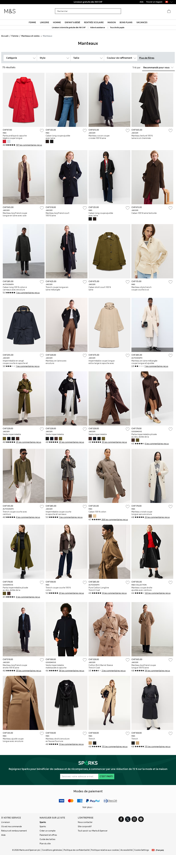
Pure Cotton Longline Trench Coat (99, 588)
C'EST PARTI (106, 776)
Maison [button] (112, 22)
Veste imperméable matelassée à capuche (56, 666)
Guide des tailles (47, 839)
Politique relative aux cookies (105, 850)
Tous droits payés (117, 27)
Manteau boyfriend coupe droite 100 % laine (15, 666)
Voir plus (87, 807)
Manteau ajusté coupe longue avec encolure (13, 740)
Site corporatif (85, 826)
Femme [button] (32, 22)
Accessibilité (126, 850)
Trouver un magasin (154, 2)
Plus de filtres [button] (146, 57)
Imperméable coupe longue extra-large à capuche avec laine (102, 363)
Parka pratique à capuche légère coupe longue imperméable (15, 138)
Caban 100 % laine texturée (144, 213)
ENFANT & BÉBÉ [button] (72, 22)
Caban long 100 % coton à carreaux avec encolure (15, 288)
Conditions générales (52, 850)
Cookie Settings (141, 850)
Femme (14, 36)
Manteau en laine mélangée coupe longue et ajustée (144, 362)
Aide (3, 835)
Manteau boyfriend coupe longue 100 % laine (143, 666)
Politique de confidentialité (77, 850)
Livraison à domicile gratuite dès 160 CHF (69, 27)
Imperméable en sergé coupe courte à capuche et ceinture (15, 363)
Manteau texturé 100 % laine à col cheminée (142, 136)
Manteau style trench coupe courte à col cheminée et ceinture (141, 289)
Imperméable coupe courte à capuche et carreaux (58, 512)
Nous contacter (85, 822)
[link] (167, 2)
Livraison (5, 822)
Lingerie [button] (44, 22)
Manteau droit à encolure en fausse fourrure (57, 740)
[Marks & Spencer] (9, 11)
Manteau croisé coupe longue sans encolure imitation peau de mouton (143, 514)
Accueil (5, 36)
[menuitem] (32, 22)
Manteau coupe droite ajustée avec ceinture (141, 588)
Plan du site (45, 843)
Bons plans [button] (126, 22)
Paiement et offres (48, 835)
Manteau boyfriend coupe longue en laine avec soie (15, 214)
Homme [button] (57, 22)
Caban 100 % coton (97, 511)
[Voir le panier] (169, 11)
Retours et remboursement (14, 831)
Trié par (136, 67)
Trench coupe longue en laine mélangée (57, 288)
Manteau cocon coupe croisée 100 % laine (99, 136)
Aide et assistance (97, 27)
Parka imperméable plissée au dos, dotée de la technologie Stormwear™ (144, 437)
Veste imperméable (12, 434)
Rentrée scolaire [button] (94, 22)
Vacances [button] (141, 22)
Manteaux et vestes (30, 36)
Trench (92, 739)
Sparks (43, 822)
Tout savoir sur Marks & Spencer (93, 831)
